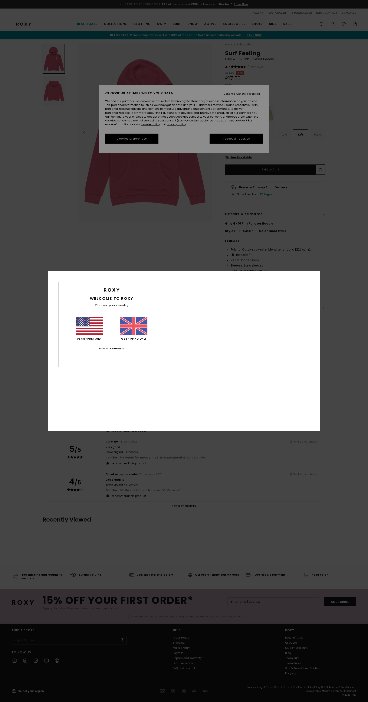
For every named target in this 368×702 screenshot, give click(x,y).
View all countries (111, 348)
